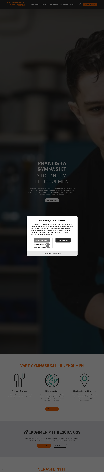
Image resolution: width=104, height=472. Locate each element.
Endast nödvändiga (41, 240)
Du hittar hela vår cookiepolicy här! (42, 234)
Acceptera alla (63, 240)
